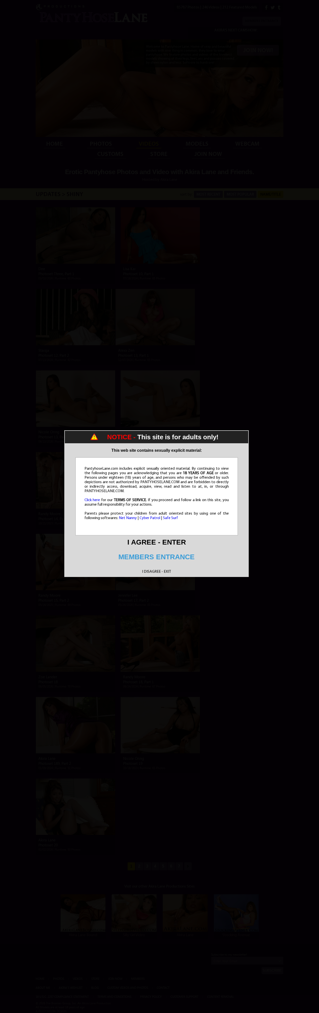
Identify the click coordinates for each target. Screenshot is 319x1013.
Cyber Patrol (150, 518)
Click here (92, 500)
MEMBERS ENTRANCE (156, 557)
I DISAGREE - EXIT (156, 572)
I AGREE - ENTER (156, 542)
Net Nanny (128, 518)
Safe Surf (170, 518)
